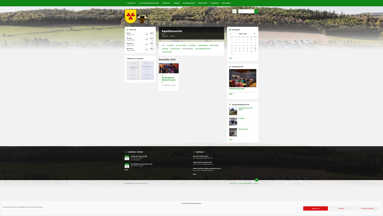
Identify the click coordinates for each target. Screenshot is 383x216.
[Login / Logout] (234, 11)
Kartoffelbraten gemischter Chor (142, 164)
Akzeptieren (315, 208)
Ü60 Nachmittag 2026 (236, 89)
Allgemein (170, 45)
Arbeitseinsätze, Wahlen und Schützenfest (207, 168)
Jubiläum (165, 49)
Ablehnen (342, 208)
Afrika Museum (243, 129)
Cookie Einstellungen (367, 208)
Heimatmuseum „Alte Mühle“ (246, 108)
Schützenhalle (136, 159)
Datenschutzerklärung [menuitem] (245, 183)
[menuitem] (131, 3)
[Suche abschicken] (256, 11)
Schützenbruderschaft (203, 49)
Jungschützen (175, 49)
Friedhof (241, 118)
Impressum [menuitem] (233, 183)
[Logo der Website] (136, 23)
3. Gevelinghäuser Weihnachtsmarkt (168, 78)
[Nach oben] (256, 180)
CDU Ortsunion (181, 45)
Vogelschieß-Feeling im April (202, 162)
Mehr (230, 58)
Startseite (165, 36)
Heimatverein (214, 45)
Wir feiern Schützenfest (201, 156)
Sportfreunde (167, 52)
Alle (163, 45)
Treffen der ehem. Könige (139, 156)
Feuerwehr (192, 45)
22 (251, 48)
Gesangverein (202, 45)
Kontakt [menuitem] (256, 183)
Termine (172, 36)
